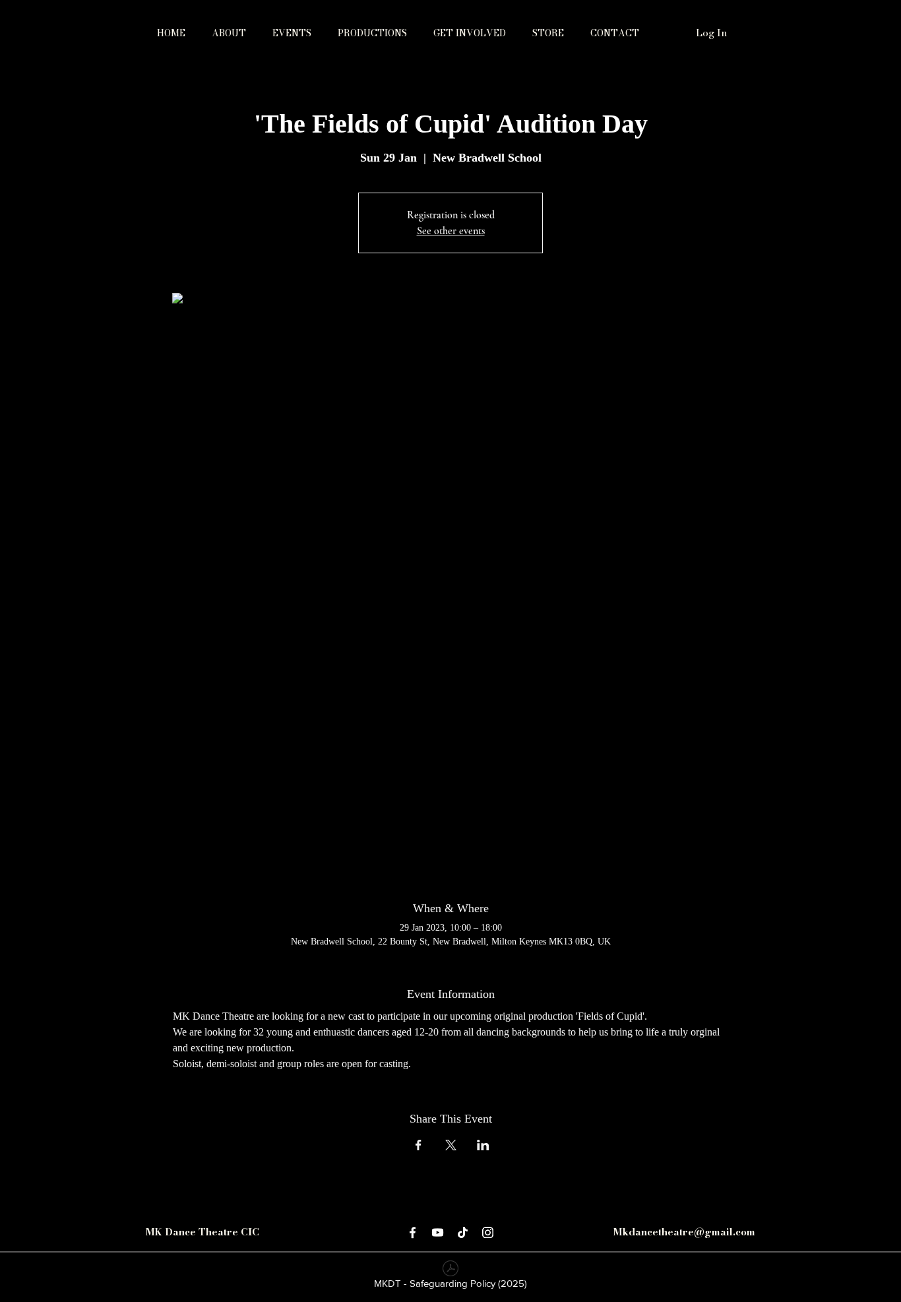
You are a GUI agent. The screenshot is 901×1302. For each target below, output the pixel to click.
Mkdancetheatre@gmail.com (684, 1231)
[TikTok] (462, 1232)
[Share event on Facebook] (418, 1145)
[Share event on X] (451, 1145)
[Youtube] (437, 1232)
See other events (451, 230)
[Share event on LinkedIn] (483, 1145)
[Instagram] (487, 1232)
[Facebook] (412, 1232)
